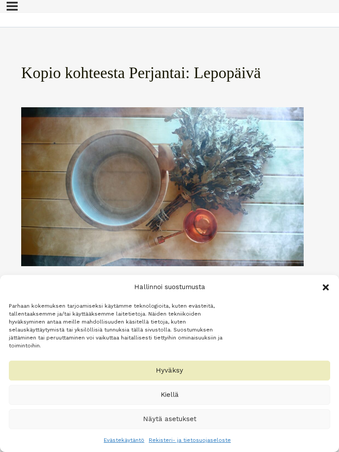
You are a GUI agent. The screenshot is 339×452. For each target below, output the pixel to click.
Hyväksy (169, 370)
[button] (325, 287)
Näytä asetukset (169, 419)
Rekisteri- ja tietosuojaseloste (190, 440)
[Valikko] (12, 6)
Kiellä (170, 395)
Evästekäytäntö (124, 440)
